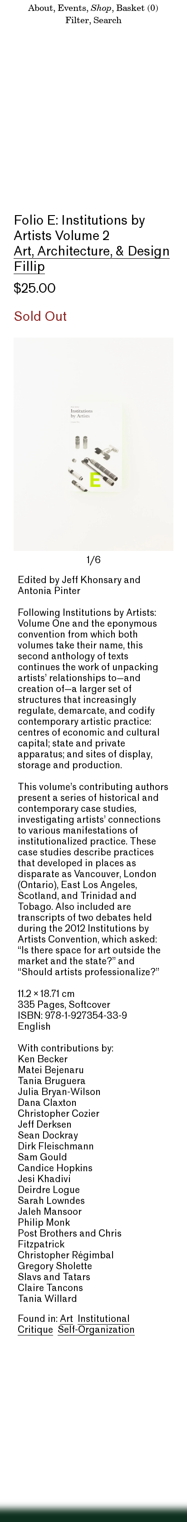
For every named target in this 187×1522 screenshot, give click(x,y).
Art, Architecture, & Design (92, 251)
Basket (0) (137, 7)
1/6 (94, 560)
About (40, 7)
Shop (101, 7)
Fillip (29, 267)
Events (72, 7)
